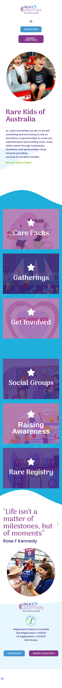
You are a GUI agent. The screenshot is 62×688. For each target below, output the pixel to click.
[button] (31, 21)
